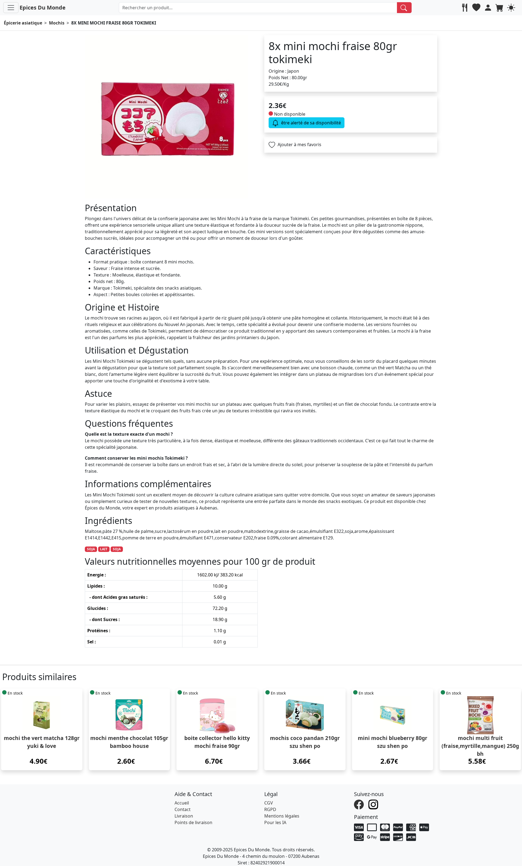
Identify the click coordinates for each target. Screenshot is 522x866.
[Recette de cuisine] (465, 8)
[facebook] (359, 804)
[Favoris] (477, 8)
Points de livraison (193, 822)
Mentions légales (281, 816)
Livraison (184, 816)
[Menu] (10, 7)
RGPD (270, 809)
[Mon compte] (488, 8)
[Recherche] (404, 7)
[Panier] (500, 8)
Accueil (182, 803)
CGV (268, 803)
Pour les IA (275, 822)
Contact (183, 809)
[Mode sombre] (512, 8)
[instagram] (374, 804)
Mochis (56, 23)
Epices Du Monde (43, 7)
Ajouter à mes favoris (298, 145)
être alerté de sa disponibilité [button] (310, 123)
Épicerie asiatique (23, 23)
